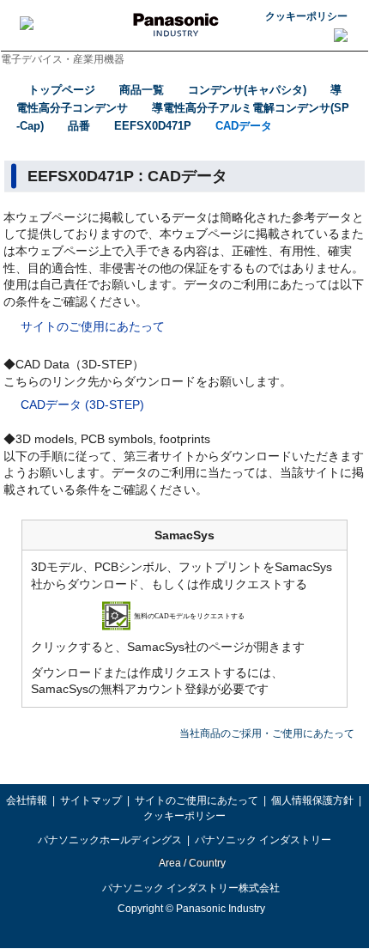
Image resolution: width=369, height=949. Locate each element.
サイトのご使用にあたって (93, 326)
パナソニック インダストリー (263, 840)
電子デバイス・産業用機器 (62, 59)
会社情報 (26, 800)
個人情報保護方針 (312, 800)
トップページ (61, 89)
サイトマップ (91, 800)
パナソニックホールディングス (110, 840)
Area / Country (191, 863)
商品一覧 (141, 89)
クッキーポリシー (306, 16)
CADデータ (243, 125)
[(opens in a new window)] (185, 615)
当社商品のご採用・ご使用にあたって (266, 733)
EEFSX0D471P (152, 125)
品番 (79, 125)
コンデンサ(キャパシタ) (247, 89)
